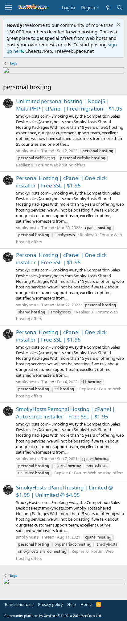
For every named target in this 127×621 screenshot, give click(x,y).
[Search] (120, 7)
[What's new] (107, 7)
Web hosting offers (67, 165)
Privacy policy (50, 604)
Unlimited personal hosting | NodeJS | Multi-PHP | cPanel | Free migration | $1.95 (69, 105)
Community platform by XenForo (53, 615)
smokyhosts (27, 150)
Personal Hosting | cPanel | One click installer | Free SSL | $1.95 (61, 181)
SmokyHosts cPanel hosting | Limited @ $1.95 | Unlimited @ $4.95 (64, 491)
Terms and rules (18, 604)
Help (71, 604)
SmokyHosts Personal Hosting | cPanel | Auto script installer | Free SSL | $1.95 (65, 412)
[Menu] (8, 7)
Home (86, 604)
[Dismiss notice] (118, 25)
